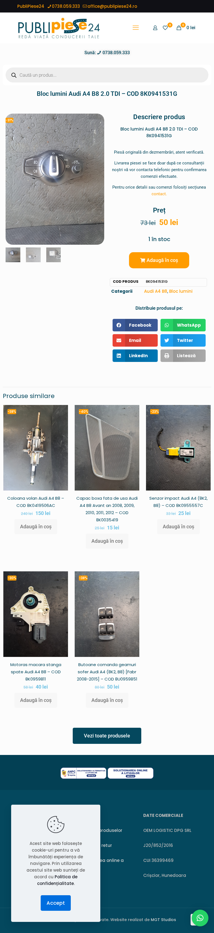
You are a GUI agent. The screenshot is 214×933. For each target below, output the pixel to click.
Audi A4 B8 (155, 291)
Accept (56, 902)
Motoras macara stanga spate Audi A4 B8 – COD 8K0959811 (35, 672)
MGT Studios (163, 919)
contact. (159, 193)
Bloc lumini (181, 291)
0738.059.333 (66, 6)
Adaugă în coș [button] (36, 526)
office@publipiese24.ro (112, 6)
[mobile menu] (135, 27)
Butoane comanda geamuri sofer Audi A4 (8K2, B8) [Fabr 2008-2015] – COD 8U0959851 (107, 672)
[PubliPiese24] (58, 27)
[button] (159, 260)
